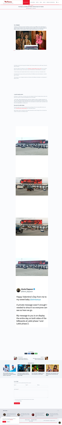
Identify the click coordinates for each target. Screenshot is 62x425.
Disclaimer (31, 421)
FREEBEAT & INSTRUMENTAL (51, 2)
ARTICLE (44, 2)
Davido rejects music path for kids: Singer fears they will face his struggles (54, 414)
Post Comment (17, 403)
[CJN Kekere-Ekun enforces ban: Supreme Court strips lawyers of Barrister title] (4, 414)
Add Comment (16, 389)
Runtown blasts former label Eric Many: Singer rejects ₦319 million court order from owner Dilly (40, 415)
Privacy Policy (20, 400)
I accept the (18, 400)
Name (15, 384)
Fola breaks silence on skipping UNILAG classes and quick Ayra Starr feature (38, 374)
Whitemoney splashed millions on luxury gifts (34, 68)
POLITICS (37, 2)
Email (27, 384)
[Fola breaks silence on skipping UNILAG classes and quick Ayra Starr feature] (38, 368)
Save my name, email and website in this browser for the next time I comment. (24, 399)
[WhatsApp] (36, 353)
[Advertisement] (31, 17)
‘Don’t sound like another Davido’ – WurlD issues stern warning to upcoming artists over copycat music (9, 374)
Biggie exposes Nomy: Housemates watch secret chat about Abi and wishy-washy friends (52, 374)
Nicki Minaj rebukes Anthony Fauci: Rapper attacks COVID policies (25, 414)
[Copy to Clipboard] (26, 353)
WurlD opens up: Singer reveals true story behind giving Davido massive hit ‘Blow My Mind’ (23, 374)
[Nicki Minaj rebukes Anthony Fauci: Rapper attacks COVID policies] (18, 414)
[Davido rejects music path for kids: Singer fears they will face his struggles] (47, 414)
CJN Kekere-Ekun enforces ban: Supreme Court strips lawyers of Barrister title (11, 414)
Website (38, 384)
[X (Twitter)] (32, 353)
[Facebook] (29, 353)
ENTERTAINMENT (25, 2)
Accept (4, 421)
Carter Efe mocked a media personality (21, 108)
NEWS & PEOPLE (32, 2)
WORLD (41, 2)
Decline (8, 421)
